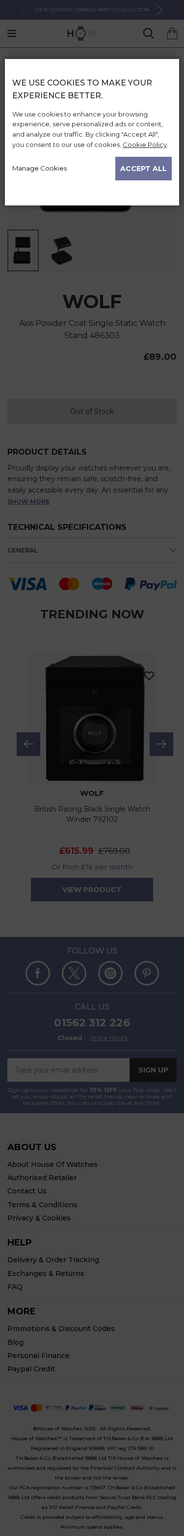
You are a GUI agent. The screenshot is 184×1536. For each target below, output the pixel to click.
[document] (92, 128)
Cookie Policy (145, 144)
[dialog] (92, 797)
